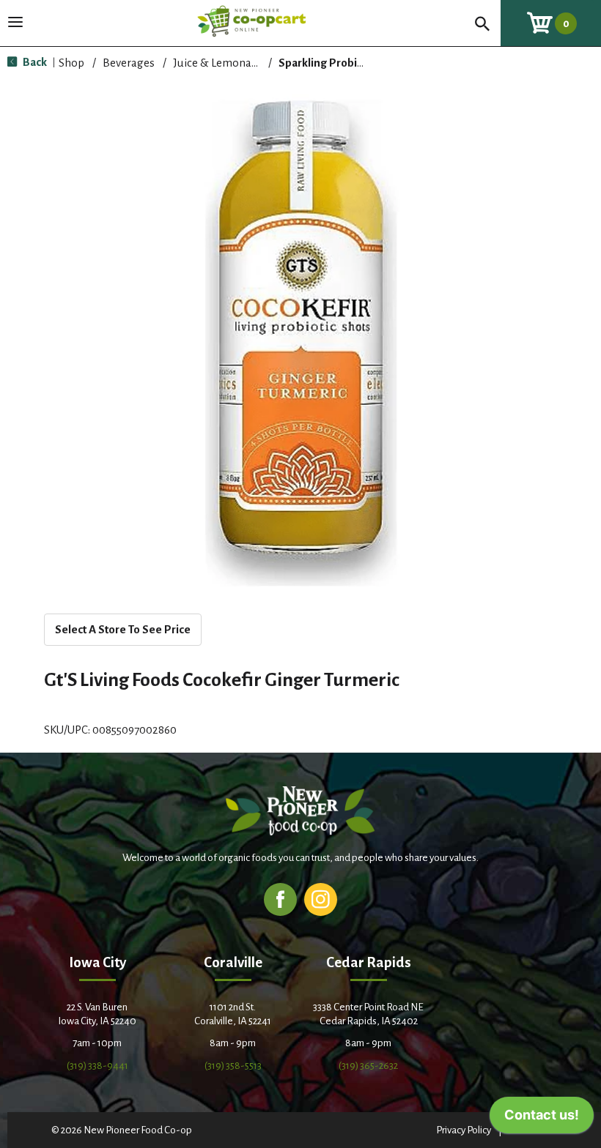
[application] (541, 1118)
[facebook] (280, 898)
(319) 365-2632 (368, 1065)
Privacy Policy (463, 1130)
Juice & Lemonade (218, 62)
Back (34, 62)
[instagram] (320, 898)
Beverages (129, 62)
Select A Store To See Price (123, 629)
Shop (71, 62)
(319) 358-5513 (233, 1065)
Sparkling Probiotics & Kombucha (363, 62)
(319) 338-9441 (97, 1065)
